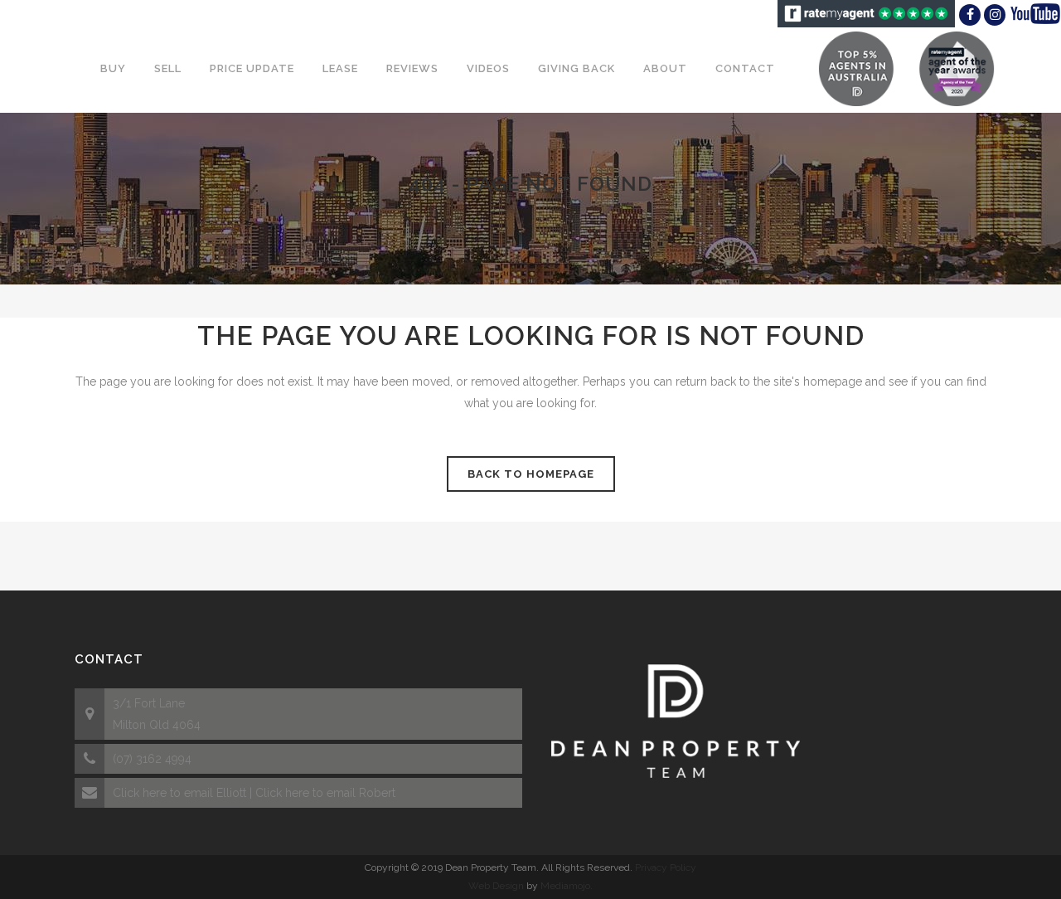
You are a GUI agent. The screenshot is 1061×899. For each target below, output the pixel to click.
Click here (140, 792)
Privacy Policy (665, 867)
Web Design (496, 886)
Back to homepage (531, 474)
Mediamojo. (566, 886)
